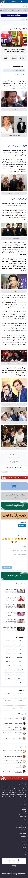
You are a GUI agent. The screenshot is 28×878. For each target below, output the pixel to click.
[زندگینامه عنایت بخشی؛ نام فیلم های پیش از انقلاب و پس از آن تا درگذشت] (14, 606)
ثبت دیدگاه (23, 525)
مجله (25, 838)
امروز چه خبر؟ (23, 841)
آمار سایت (24, 809)
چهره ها (17, 10)
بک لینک (24, 852)
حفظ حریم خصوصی (22, 823)
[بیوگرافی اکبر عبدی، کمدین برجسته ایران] (14, 591)
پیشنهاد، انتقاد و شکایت (21, 827)
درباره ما (24, 807)
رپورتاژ (24, 850)
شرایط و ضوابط (23, 825)
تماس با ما (23, 804)
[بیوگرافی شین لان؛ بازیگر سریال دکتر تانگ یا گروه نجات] (14, 629)
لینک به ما (24, 811)
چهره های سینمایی (10, 10)
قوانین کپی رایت (23, 816)
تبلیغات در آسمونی (22, 847)
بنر (25, 854)
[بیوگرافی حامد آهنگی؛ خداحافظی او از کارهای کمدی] (14, 599)
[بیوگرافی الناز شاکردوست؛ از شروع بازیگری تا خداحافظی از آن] (14, 614)
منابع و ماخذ (23, 830)
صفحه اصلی (23, 836)
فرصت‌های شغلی (22, 814)
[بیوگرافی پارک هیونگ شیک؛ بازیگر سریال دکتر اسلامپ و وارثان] (14, 621)
